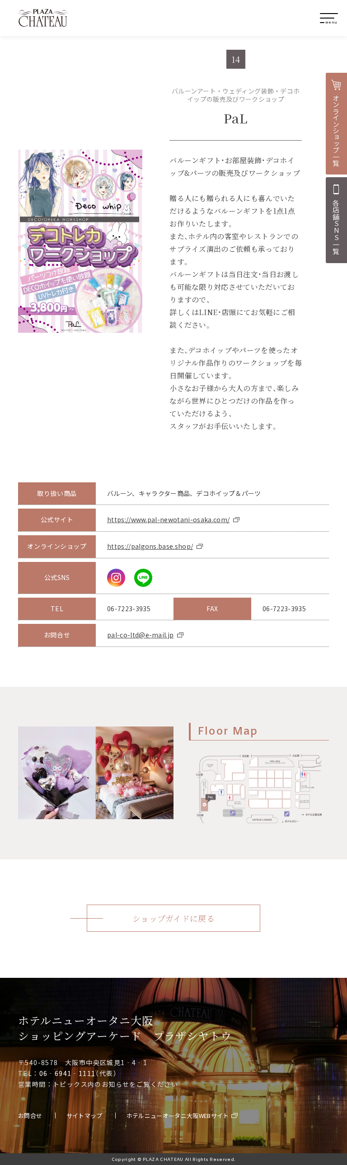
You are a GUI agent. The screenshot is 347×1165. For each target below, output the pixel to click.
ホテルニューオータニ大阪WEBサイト (178, 1115)
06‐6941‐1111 (67, 1073)
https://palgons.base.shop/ (150, 546)
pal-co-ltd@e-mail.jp (140, 635)
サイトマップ (84, 1115)
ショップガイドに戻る (173, 918)
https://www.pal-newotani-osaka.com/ (168, 519)
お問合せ (30, 1115)
